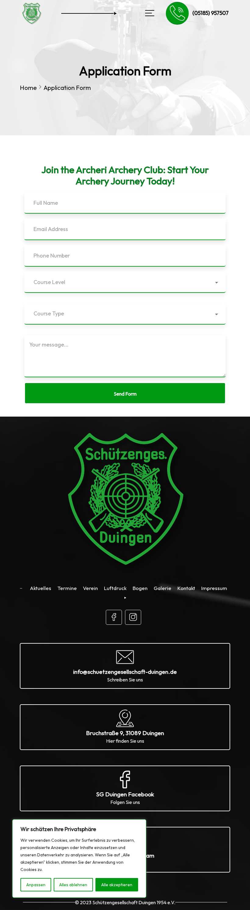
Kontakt (186, 588)
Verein (90, 588)
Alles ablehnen (73, 884)
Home (28, 87)
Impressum (214, 588)
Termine (67, 588)
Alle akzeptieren (116, 884)
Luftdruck (115, 588)
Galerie (162, 588)
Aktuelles (40, 588)
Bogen (140, 588)
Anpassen (35, 884)
